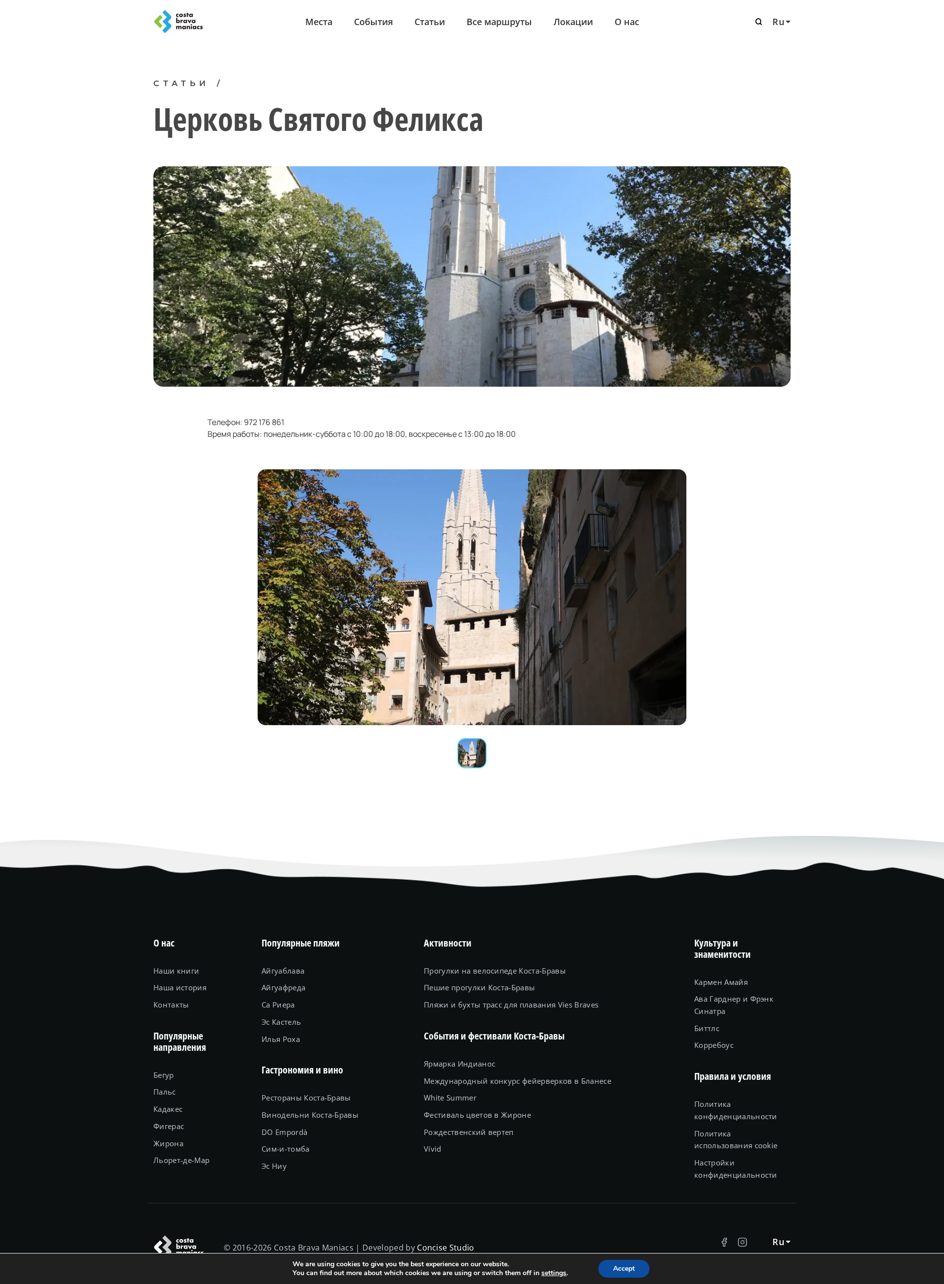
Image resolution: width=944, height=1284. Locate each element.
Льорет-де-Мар (181, 1160)
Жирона (168, 1143)
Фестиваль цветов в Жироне (477, 1115)
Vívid (433, 1149)
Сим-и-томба (286, 1149)
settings (553, 1273)
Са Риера (278, 1004)
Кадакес (167, 1109)
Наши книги (176, 971)
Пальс (164, 1092)
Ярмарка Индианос (459, 1064)
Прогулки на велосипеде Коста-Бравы (495, 971)
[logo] (201, 21)
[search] (759, 22)
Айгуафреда (283, 987)
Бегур (163, 1075)
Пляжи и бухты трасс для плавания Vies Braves (511, 1004)
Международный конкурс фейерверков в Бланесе (517, 1081)
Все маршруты (499, 22)
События (373, 22)
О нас (627, 22)
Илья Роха (281, 1039)
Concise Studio (445, 1247)
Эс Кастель (281, 1022)
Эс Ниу (274, 1166)
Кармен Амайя (721, 982)
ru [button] (778, 22)
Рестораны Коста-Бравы (306, 1097)
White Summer (450, 1097)
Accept (624, 1268)
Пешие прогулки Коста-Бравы (479, 987)
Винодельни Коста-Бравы (310, 1115)
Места (318, 22)
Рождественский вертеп (469, 1132)
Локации (573, 22)
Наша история (179, 987)
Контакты (171, 1004)
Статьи (429, 22)
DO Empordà (284, 1132)
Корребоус (714, 1045)
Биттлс (706, 1028)
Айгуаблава (283, 971)
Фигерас (168, 1126)
